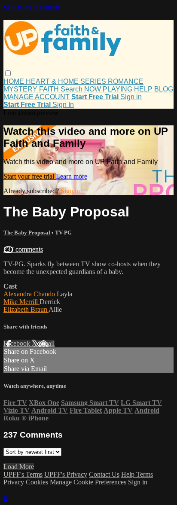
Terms (144, 474)
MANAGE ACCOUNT (36, 96)
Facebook (17, 343)
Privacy (14, 482)
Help (128, 474)
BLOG (163, 89)
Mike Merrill (21, 301)
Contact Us (104, 474)
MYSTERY (21, 89)
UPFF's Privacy (65, 474)
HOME (14, 81)
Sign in (131, 96)
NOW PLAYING (108, 89)
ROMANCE (125, 81)
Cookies (38, 482)
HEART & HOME (53, 81)
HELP (143, 89)
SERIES (94, 81)
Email (47, 343)
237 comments (23, 249)
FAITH (50, 89)
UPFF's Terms (23, 474)
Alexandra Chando (30, 294)
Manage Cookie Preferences (89, 482)
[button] (8, 73)
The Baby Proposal (27, 232)
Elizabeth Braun (26, 309)
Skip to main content (31, 7)
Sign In (63, 104)
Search (72, 89)
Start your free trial (29, 176)
